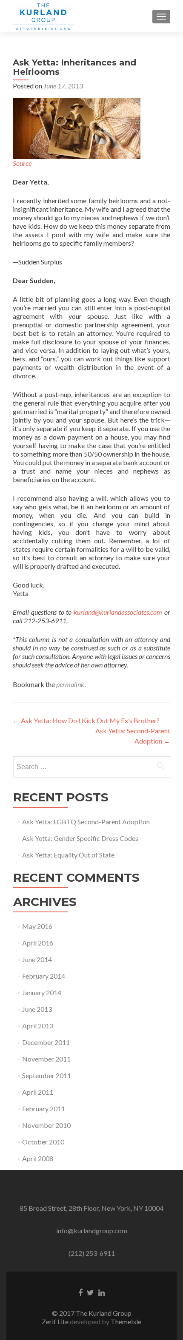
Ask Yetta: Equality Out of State (68, 855)
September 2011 (46, 1075)
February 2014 (43, 976)
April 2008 (37, 1158)
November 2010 (46, 1125)
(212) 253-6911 (92, 1253)
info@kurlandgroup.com (91, 1230)
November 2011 (46, 1059)
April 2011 (37, 1092)
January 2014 (41, 992)
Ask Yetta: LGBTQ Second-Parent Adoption (86, 822)
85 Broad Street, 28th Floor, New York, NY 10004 (91, 1208)
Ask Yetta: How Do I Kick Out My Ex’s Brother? (86, 720)
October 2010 (43, 1142)
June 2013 (37, 1009)
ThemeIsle (126, 1321)
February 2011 (43, 1108)
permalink (70, 684)
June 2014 (37, 959)
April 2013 (37, 1026)
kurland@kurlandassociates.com (118, 612)
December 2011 (46, 1042)
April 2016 (37, 943)
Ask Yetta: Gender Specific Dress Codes (80, 838)
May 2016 (37, 926)
